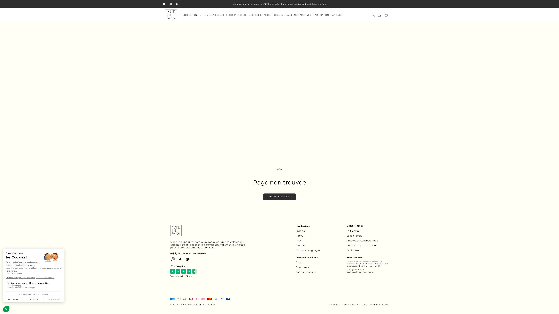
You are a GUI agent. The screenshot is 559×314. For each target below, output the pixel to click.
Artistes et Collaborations (362, 240)
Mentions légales (379, 304)
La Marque (353, 231)
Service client (353, 262)
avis (189, 276)
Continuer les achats (279, 196)
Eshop (300, 262)
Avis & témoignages (308, 250)
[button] (191, 15)
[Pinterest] (187, 259)
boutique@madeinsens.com (360, 272)
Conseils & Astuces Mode (362, 245)
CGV (365, 304)
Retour (300, 235)
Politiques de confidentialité (344, 304)
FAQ (298, 240)
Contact (301, 245)
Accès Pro (353, 250)
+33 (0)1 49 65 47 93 (356, 270)
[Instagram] (172, 259)
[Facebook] (180, 259)
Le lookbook (354, 235)
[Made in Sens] (176, 230)
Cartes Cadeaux (305, 272)
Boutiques (302, 267)
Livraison (301, 231)
